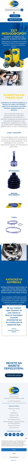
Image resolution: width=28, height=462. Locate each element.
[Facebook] (6, 434)
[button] (26, 438)
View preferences (14, 457)
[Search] (22, 10)
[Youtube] (18, 434)
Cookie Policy (13, 460)
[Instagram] (10, 434)
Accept (14, 449)
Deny (14, 453)
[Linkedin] (21, 434)
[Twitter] (14, 434)
